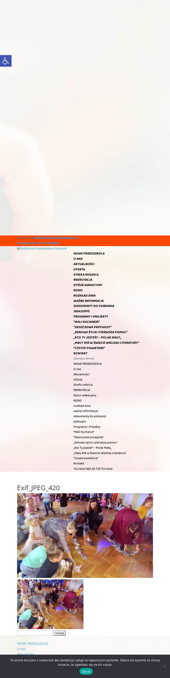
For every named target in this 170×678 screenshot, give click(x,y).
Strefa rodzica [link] (86, 274)
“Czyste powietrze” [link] (89, 348)
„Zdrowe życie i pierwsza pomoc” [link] (100, 332)
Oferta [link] (79, 269)
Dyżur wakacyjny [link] (87, 285)
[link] (6, 61)
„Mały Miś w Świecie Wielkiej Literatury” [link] (106, 343)
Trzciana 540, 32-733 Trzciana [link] (38, 243)
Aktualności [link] (84, 264)
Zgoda (86, 671)
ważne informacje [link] (88, 301)
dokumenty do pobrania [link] (93, 306)
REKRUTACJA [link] (82, 279)
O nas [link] (78, 258)
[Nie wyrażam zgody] (164, 666)
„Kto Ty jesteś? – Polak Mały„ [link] (97, 337)
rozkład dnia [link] (84, 295)
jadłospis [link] (81, 311)
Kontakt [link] (80, 353)
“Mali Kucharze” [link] (86, 322)
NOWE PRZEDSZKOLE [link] (89, 253)
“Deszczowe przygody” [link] (92, 327)
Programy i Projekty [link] (90, 316)
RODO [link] (78, 290)
